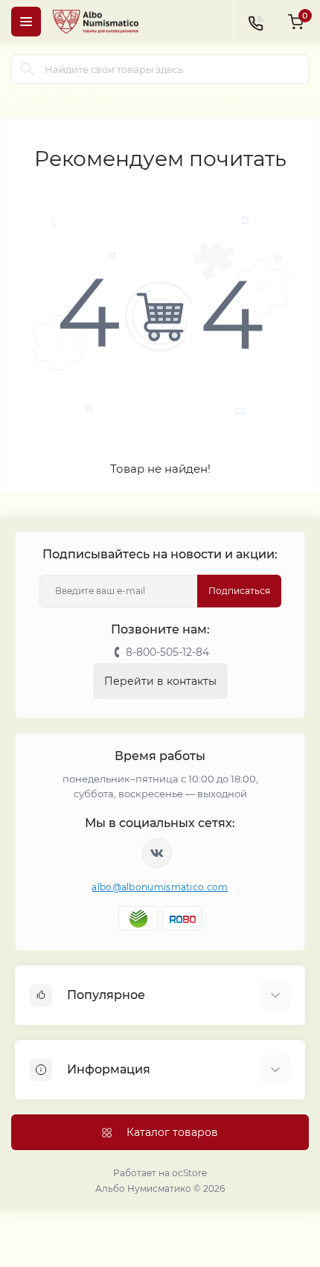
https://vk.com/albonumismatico (157, 853)
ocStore (189, 1172)
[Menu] (26, 21)
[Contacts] (255, 21)
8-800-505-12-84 (167, 652)
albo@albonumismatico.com (160, 887)
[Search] (27, 69)
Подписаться (239, 590)
